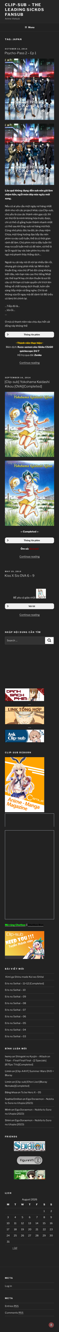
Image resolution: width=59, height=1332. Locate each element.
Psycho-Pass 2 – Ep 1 (20, 53)
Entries (12, 1306)
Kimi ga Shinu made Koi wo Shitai (24, 976)
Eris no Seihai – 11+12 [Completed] (24, 983)
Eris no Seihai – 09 (15, 996)
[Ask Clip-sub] (24, 741)
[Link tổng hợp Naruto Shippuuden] (24, 723)
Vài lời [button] (32, 606)
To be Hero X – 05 (31, 1092)
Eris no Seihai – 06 (15, 1016)
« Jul (14, 1247)
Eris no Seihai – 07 (15, 1009)
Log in (8, 1286)
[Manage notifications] (51, 1324)
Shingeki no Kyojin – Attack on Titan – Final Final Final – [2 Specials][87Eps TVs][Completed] (27, 1060)
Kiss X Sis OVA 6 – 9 (19, 576)
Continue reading (30, 362)
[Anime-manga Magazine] (24, 811)
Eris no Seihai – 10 (15, 990)
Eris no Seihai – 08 (15, 1003)
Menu (31, 27)
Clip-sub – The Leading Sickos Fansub (24, 9)
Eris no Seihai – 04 (15, 1029)
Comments (14, 1312)
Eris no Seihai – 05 (15, 1023)
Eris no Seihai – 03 (15, 1036)
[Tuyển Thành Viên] (24, 958)
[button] (29, 334)
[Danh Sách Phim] (24, 700)
